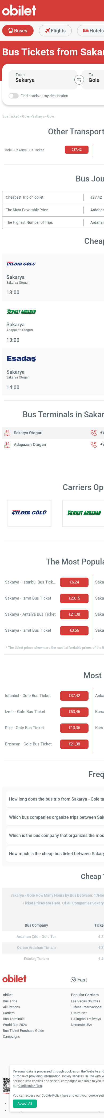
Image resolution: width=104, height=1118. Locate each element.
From (20, 75)
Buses (20, 30)
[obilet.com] (32, 14)
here (65, 1095)
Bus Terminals (14, 1019)
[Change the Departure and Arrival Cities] (79, 80)
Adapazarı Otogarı (29, 444)
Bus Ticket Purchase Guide (23, 1031)
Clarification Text (30, 1086)
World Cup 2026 (15, 1025)
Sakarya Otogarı (27, 432)
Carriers (9, 1013)
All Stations (11, 1007)
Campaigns (11, 1036)
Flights (58, 30)
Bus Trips (10, 1001)
